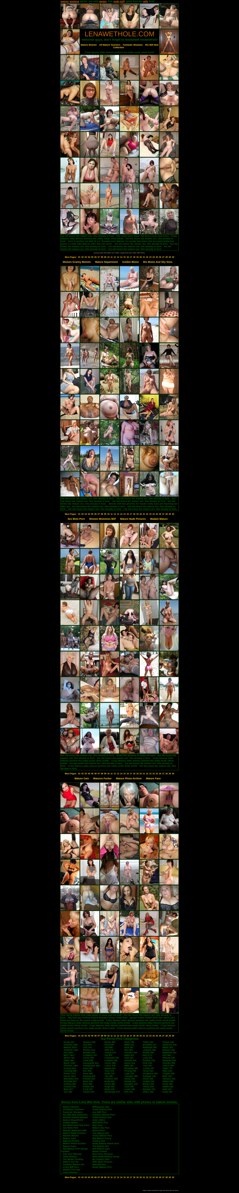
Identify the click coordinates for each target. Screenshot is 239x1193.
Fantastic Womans (133, 45)
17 (131, 257)
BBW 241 (129, 1044)
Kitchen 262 (168, 1050)
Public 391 (88, 1086)
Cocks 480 (110, 1063)
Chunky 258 (168, 1063)
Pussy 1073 (70, 1073)
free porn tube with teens (135, 253)
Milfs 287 (129, 1065)
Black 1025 (69, 1063)
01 (79, 257)
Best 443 (68, 1089)
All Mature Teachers (109, 45)
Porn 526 (109, 1044)
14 (121, 257)
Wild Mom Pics (100, 1122)
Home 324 (129, 1063)
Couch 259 (168, 1065)
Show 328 (148, 1078)
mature (64, 1)
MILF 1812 (69, 1055)
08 (102, 257)
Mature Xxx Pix (71, 1162)
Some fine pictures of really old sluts (135, 755)
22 (147, 257)
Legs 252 (129, 1073)
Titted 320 (148, 1042)
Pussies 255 (130, 1052)
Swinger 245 (149, 1076)
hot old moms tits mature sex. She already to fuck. (87, 236)
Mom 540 (88, 1081)
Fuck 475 (88, 1089)
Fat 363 (108, 1055)
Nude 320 (110, 1073)
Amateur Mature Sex (74, 1164)
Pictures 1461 (71, 1065)
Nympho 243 (169, 1060)
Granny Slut (98, 1141)
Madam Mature (159, 518)
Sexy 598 (88, 1073)
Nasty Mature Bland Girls (105, 1143)
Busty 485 (110, 1042)
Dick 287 (128, 1047)
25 (157, 257)
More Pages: (71, 257)
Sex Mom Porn (76, 518)
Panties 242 (149, 1060)
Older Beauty (70, 1156)
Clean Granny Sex (102, 1117)
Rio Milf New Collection (75, 1114)
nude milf (119, 1)
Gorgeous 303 (150, 1073)
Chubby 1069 (71, 1044)
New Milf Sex (99, 1164)
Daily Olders (98, 1120)
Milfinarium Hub (100, 1107)
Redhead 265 (150, 1047)
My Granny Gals (100, 1159)
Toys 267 (147, 1065)
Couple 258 (168, 1073)
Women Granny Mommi (77, 262)
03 (86, 257)
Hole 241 (167, 1089)
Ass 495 (68, 1092)
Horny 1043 (70, 1076)
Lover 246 (129, 1089)
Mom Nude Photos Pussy (105, 1156)
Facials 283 (89, 1078)
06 (95, 257)
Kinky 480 (110, 1084)
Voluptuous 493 (91, 1065)
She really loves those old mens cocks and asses (142, 236)
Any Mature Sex (100, 1133)
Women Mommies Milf (102, 518)
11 (112, 257)
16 (128, 257)
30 (173, 257)
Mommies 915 (71, 1078)
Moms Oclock (99, 1151)
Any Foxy (97, 1125)
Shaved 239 (168, 1058)
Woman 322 (149, 1089)
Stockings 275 (112, 1092)
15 (124, 257)
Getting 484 (70, 1084)
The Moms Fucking (73, 1159)
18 (134, 257)
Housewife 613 (91, 1063)
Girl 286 (166, 1055)
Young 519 (110, 1052)
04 (89, 257)
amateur (74, 1)
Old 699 (109, 1047)
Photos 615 (89, 1050)
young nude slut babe (102, 253)
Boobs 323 (148, 1084)
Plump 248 (168, 1042)
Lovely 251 (148, 1068)
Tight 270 (167, 1068)
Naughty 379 (131, 1084)
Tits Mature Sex (100, 1146)
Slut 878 (87, 1044)
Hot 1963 (68, 1052)
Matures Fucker (102, 778)
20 (141, 257)
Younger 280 (131, 1076)
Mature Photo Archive (129, 778)
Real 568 (87, 1084)
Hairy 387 (88, 1068)
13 (118, 257)
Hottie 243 (167, 1086)
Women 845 (89, 1042)
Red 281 (128, 1050)
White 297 (167, 1047)
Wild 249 (167, 1076)
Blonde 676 (89, 1052)
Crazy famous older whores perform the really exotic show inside (119, 52)
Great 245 (167, 1084)
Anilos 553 (88, 1092)
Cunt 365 (129, 1086)
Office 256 (148, 1092)
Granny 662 (70, 1068)
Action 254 (148, 1081)
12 (115, 257)
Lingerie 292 (149, 1050)
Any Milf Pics (99, 1112)
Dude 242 (167, 1092)
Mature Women (89, 45)
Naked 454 (110, 1068)
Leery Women (70, 1172)
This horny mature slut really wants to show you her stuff (91, 1015)
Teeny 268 (148, 1086)
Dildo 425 (110, 1089)
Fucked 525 (70, 1086)
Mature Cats (82, 778)
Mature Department (106, 262)
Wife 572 (109, 1050)
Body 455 (110, 1081)
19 (137, 257)
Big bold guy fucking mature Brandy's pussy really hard (97, 1017)
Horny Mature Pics (102, 1135)
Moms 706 (69, 1058)
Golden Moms (130, 262)
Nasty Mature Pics (102, 1167)
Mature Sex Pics (101, 1128)
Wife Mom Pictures (102, 1162)
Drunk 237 (69, 1042)
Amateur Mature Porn (103, 1114)
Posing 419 (130, 1071)
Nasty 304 (129, 1078)
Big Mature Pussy (101, 1138)
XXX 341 (87, 1047)
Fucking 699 (70, 1071)
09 (105, 257)
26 (160, 257)
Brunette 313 (149, 1044)
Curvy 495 (88, 1058)
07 (99, 257)
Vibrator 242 (168, 1078)
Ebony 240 (130, 1081)
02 (82, 257)
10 (108, 257)
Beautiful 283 (169, 1052)
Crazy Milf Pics (71, 1167)
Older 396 (69, 1060)
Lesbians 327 (90, 1055)
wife (145, 1)
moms (103, 1)
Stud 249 (167, 1071)
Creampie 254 (112, 1058)
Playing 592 (89, 1076)
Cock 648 (88, 1060)
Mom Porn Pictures (102, 1154)
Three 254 (148, 1071)
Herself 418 (130, 1060)
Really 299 (148, 1052)
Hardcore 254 (169, 1044)
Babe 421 (129, 1055)
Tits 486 (109, 1076)
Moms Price (98, 1130)
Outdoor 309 (111, 1078)
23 (150, 257)
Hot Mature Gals (101, 1149)
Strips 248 (167, 1081)
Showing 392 (131, 1068)
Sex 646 (87, 1071)
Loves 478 (110, 1065)
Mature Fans (153, 778)
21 (144, 257)
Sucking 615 (70, 1081)
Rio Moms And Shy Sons (157, 262)
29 (170, 257)
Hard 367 (129, 1058)
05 (92, 257)
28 (166, 257)
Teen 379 (109, 1071)
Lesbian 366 (111, 1060)
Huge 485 (110, 1086)
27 (163, 257)
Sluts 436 (129, 1042)
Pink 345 (147, 1063)
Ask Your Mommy (72, 1154)
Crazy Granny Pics (102, 1109)
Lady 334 (147, 1058)
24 (153, 257)
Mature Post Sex (71, 1169)
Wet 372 (128, 1092)
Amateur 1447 (71, 1050)
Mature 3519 (70, 1047)
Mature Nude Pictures (133, 518)
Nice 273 (147, 1055)
